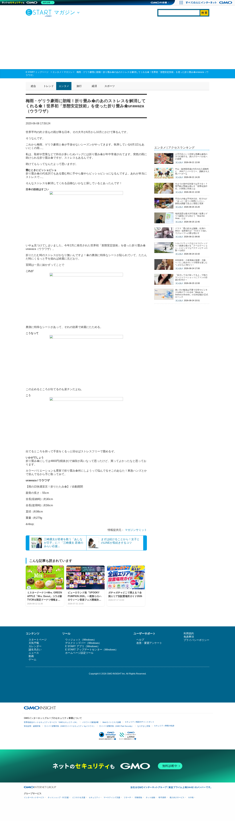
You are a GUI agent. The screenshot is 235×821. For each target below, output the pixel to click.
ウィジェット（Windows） (80, 639)
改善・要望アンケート (149, 642)
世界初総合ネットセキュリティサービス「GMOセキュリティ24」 (51, 722)
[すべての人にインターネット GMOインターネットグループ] (209, 2)
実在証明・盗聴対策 (32, 726)
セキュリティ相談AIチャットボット (139, 722)
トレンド (49, 86)
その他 (191, 797)
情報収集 (138, 797)
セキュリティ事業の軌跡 (164, 726)
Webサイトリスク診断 (111, 722)
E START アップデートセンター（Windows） (91, 649)
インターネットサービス (34, 797)
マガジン (68, 72)
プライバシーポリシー (196, 639)
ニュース (34, 652)
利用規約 (189, 633)
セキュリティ (94, 797)
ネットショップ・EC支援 (58, 797)
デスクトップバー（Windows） (83, 642)
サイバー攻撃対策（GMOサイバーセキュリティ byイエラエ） (69, 726)
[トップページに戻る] (39, 12)
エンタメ (57, 72)
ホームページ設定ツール (79, 652)
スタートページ (38, 639)
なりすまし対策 (143, 726)
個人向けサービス (177, 797)
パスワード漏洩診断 (90, 722)
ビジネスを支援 (78, 797)
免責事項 (189, 636)
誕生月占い (35, 649)
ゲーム (32, 659)
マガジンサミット (136, 529)
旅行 (79, 86)
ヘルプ (140, 639)
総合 (33, 86)
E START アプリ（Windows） (82, 646)
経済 (94, 86)
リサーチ (127, 797)
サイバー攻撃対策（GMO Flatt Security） (116, 726)
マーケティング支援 (112, 797)
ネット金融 (150, 797)
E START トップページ (37, 72)
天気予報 (34, 642)
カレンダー (35, 646)
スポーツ (109, 86)
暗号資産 (162, 797)
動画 (31, 656)
